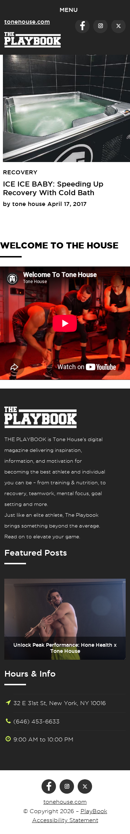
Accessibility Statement (65, 820)
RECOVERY (20, 172)
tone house (29, 204)
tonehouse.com (65, 802)
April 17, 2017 (67, 204)
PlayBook (94, 811)
